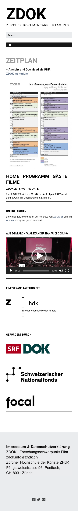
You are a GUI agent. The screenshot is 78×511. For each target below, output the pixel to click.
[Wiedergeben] (11, 270)
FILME (13, 182)
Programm (36, 176)
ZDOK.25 (58, 216)
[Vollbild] (67, 270)
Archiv (10, 220)
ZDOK (26, 14)
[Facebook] (34, 500)
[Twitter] (38, 500)
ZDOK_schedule (17, 74)
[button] (39, 255)
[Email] (43, 500)
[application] (39, 255)
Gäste (60, 176)
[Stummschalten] (61, 270)
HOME (12, 176)
